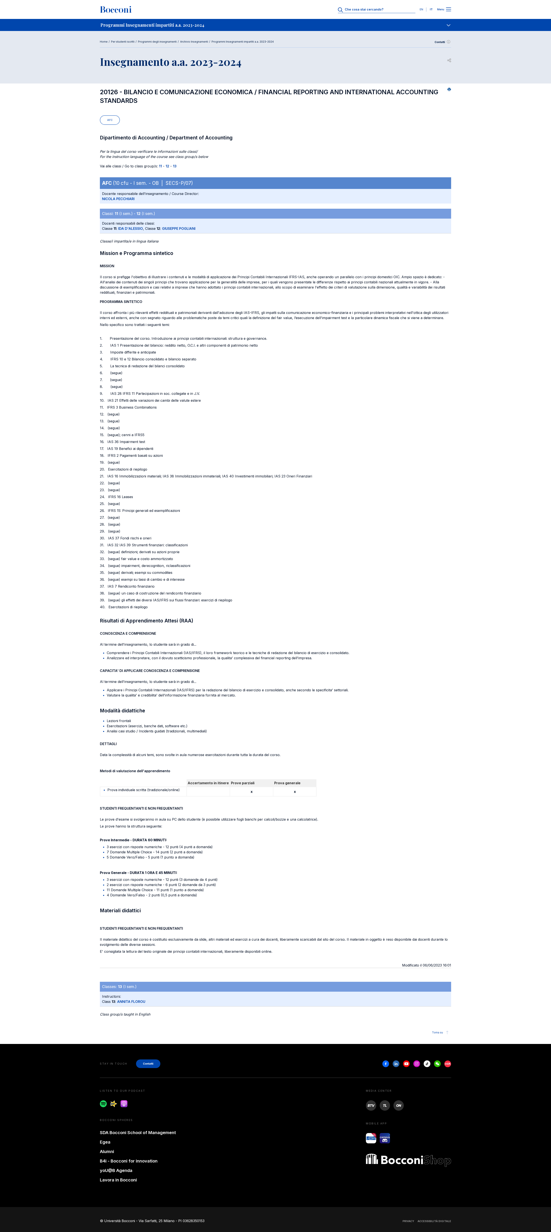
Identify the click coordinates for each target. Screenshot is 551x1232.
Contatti (440, 42)
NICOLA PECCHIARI (118, 199)
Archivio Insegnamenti (194, 41)
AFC (110, 120)
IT (431, 9)
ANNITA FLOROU (131, 1001)
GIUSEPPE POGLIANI (178, 228)
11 (160, 166)
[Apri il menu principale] (448, 9)
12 (167, 166)
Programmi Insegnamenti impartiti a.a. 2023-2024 (243, 41)
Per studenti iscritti (123, 41)
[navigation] (275, 25)
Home (104, 41)
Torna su (437, 1032)
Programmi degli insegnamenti (157, 41)
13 (174, 166)
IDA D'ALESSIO (130, 228)
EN (421, 9)
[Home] (116, 9)
